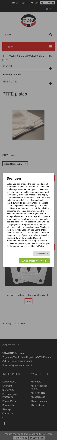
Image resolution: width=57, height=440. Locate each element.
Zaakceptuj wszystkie (34, 261)
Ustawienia (41, 253)
